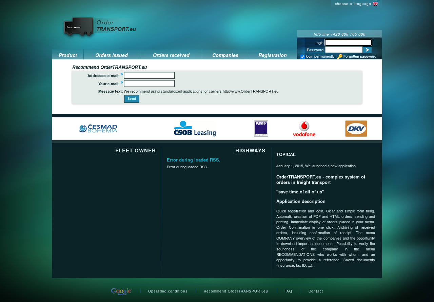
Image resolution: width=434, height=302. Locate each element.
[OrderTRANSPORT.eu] (100, 26)
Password (315, 49)
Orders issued (111, 55)
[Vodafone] (304, 128)
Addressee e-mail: (103, 75)
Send (131, 98)
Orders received (171, 55)
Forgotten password (359, 56)
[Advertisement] (233, 15)
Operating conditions (168, 291)
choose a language (353, 3)
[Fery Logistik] (261, 128)
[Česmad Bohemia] (99, 128)
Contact (316, 291)
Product (68, 55)
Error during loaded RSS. (193, 159)
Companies (225, 55)
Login (319, 42)
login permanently (320, 56)
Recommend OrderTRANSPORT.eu (236, 291)
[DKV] (356, 128)
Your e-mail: (109, 83)
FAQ (288, 291)
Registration (272, 55)
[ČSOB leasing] (195, 128)
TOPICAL (286, 154)
